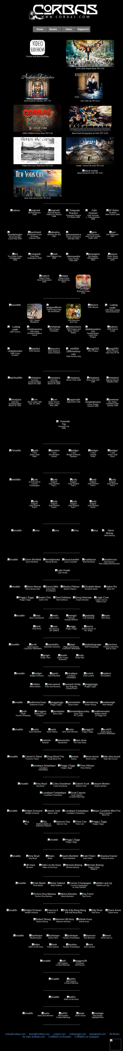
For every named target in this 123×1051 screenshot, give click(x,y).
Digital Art (83, 29)
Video (68, 29)
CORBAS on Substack (87, 1036)
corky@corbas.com (15, 1034)
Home (40, 29)
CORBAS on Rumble (60, 1036)
